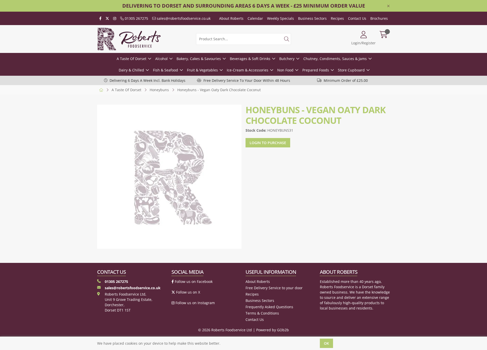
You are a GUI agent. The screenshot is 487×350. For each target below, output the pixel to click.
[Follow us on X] (107, 18)
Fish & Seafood (165, 70)
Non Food (285, 70)
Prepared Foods (315, 70)
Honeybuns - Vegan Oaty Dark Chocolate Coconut (219, 89)
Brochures (379, 18)
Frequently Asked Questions (269, 306)
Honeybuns (159, 89)
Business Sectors (312, 18)
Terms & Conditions (262, 313)
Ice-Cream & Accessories (247, 70)
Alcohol (161, 58)
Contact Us (357, 18)
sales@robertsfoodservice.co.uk (183, 18)
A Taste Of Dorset (131, 58)
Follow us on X (187, 292)
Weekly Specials (280, 18)
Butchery (286, 58)
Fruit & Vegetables (202, 70)
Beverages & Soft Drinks (250, 58)
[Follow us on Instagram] (114, 18)
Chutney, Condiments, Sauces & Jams (335, 58)
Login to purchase (268, 142)
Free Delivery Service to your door (274, 287)
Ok (326, 343)
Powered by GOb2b (272, 329)
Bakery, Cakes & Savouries (199, 58)
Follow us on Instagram (195, 302)
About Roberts (231, 18)
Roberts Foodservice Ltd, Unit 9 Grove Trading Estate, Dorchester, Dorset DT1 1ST (128, 302)
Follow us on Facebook (193, 281)
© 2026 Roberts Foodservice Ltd (225, 329)
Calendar (255, 18)
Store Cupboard (351, 70)
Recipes (337, 18)
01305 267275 (136, 18)
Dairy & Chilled (131, 70)
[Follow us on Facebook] (100, 18)
